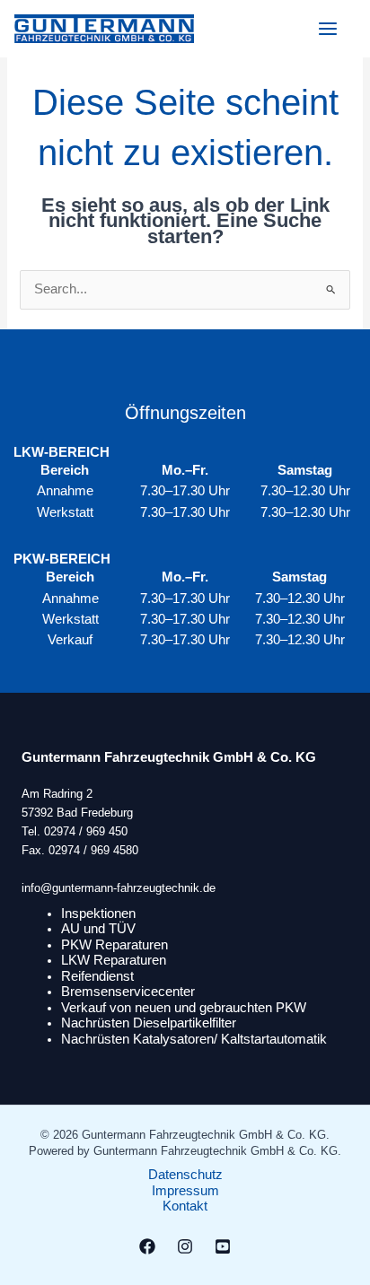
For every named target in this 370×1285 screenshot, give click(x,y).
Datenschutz (185, 1174)
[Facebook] (147, 1246)
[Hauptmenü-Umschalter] (327, 28)
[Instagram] (185, 1246)
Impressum (185, 1191)
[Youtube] (223, 1246)
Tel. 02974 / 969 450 (75, 831)
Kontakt (185, 1206)
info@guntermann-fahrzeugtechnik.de (119, 888)
